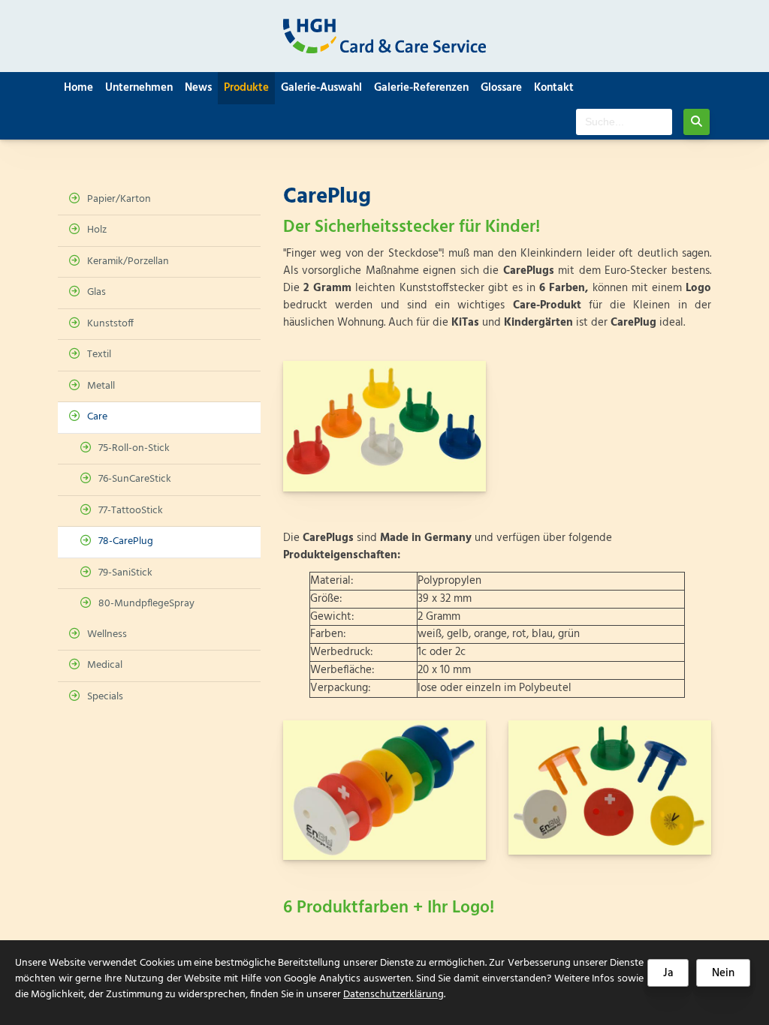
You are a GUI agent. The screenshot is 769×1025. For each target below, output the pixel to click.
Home (78, 88)
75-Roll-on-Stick (134, 448)
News (198, 88)
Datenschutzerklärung (393, 994)
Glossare (501, 88)
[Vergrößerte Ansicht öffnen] (384, 426)
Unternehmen (139, 88)
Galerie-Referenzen (421, 88)
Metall (101, 386)
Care (97, 417)
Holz (97, 230)
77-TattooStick (130, 511)
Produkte (246, 88)
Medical (104, 665)
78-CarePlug (125, 541)
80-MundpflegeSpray (146, 604)
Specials (105, 697)
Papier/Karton (119, 199)
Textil (99, 354)
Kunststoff (110, 324)
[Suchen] (696, 122)
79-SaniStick (125, 573)
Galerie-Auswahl (321, 88)
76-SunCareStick (134, 479)
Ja (668, 973)
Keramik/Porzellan (128, 261)
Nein (723, 973)
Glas (96, 292)
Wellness (107, 634)
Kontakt (554, 88)
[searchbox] (624, 122)
